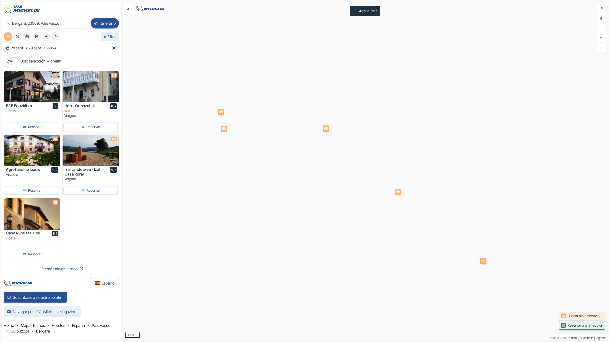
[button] (221, 112)
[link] (582, 316)
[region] (365, 171)
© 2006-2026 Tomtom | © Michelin (572, 338)
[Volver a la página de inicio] (23, 9)
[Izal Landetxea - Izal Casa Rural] (91, 150)
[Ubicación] (601, 48)
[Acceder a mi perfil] (601, 8)
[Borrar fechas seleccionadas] (115, 48)
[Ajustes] (601, 18)
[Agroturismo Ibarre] (32, 150)
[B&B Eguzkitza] (32, 86)
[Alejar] (601, 37)
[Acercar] (601, 29)
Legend (601, 338)
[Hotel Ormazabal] (91, 86)
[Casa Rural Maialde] (32, 214)
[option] (8, 36)
